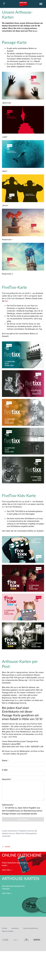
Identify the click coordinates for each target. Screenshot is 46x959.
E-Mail (5, 769)
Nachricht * (7, 779)
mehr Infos (6, 870)
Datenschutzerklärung (30, 928)
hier (6, 301)
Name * (5, 760)
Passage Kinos (23, 4)
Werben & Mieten (7, 931)
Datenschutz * (8, 804)
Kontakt (4, 928)
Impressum (15, 928)
